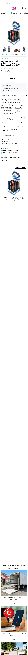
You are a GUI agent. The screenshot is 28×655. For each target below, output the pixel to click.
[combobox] (13, 3)
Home (2, 54)
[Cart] (25, 8)
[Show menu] (2, 8)
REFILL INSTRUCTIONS (10, 150)
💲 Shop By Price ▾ (11, 54)
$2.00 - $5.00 (21, 54)
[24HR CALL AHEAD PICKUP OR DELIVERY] (14, 619)
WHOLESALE (4, 58)
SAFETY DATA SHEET (10, 153)
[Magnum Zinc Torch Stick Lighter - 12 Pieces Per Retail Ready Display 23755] (14, 183)
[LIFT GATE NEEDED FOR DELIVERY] (14, 583)
